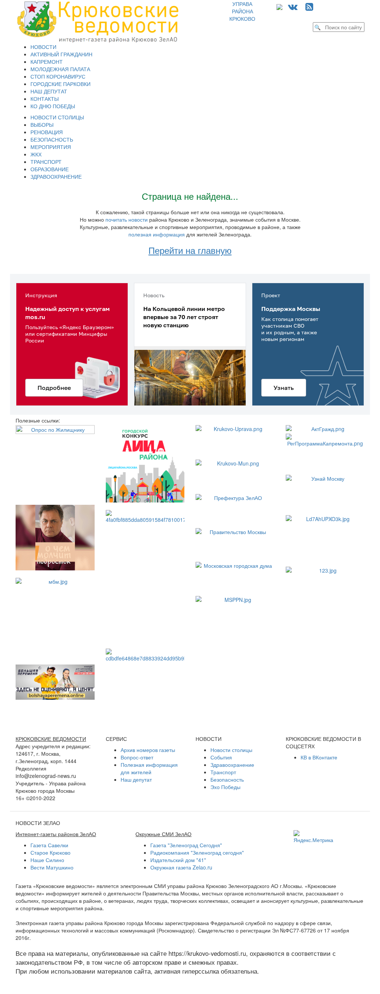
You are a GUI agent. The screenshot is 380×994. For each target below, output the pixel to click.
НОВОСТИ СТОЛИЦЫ (57, 117)
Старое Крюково (50, 852)
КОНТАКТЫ (44, 98)
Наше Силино (47, 860)
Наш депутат (136, 779)
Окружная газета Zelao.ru (181, 867)
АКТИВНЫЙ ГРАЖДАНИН (61, 54)
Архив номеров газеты (148, 749)
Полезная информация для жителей (149, 768)
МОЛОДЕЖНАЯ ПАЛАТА (60, 69)
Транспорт (223, 772)
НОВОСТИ (43, 46)
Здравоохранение (232, 764)
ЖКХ (36, 154)
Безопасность (227, 779)
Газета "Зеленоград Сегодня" (186, 845)
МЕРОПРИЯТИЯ (50, 146)
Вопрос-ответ (137, 757)
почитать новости (126, 219)
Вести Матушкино (51, 867)
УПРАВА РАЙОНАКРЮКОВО (242, 11)
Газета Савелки (49, 845)
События (221, 757)
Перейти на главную (190, 249)
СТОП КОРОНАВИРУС (57, 76)
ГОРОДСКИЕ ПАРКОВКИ (60, 83)
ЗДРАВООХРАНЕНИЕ (56, 176)
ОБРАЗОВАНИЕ (49, 169)
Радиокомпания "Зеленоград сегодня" (197, 852)
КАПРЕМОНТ (46, 61)
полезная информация (156, 234)
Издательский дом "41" (178, 860)
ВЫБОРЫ (41, 124)
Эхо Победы (225, 787)
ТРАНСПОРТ (46, 161)
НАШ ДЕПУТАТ (48, 91)
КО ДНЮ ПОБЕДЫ (52, 106)
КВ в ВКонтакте (319, 757)
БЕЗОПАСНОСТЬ (51, 139)
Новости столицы (231, 749)
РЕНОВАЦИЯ (46, 132)
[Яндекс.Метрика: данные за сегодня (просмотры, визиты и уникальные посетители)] (313, 837)
